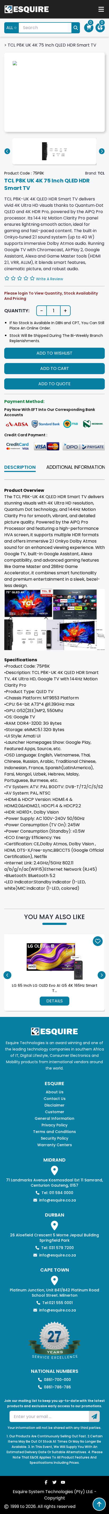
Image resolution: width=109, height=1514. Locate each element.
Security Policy (54, 1138)
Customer (54, 1111)
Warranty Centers (54, 1145)
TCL (101, 173)
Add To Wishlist (54, 353)
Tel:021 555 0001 (57, 1302)
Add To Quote (54, 384)
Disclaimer (54, 1105)
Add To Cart (54, 368)
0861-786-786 (57, 1387)
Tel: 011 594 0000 (57, 1192)
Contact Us (55, 1098)
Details (54, 1001)
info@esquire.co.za (57, 1200)
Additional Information (75, 467)
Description (20, 467)
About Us (54, 1092)
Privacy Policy (54, 1125)
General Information (54, 1118)
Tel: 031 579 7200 (57, 1247)
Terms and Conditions (54, 1131)
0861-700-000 (57, 1379)
